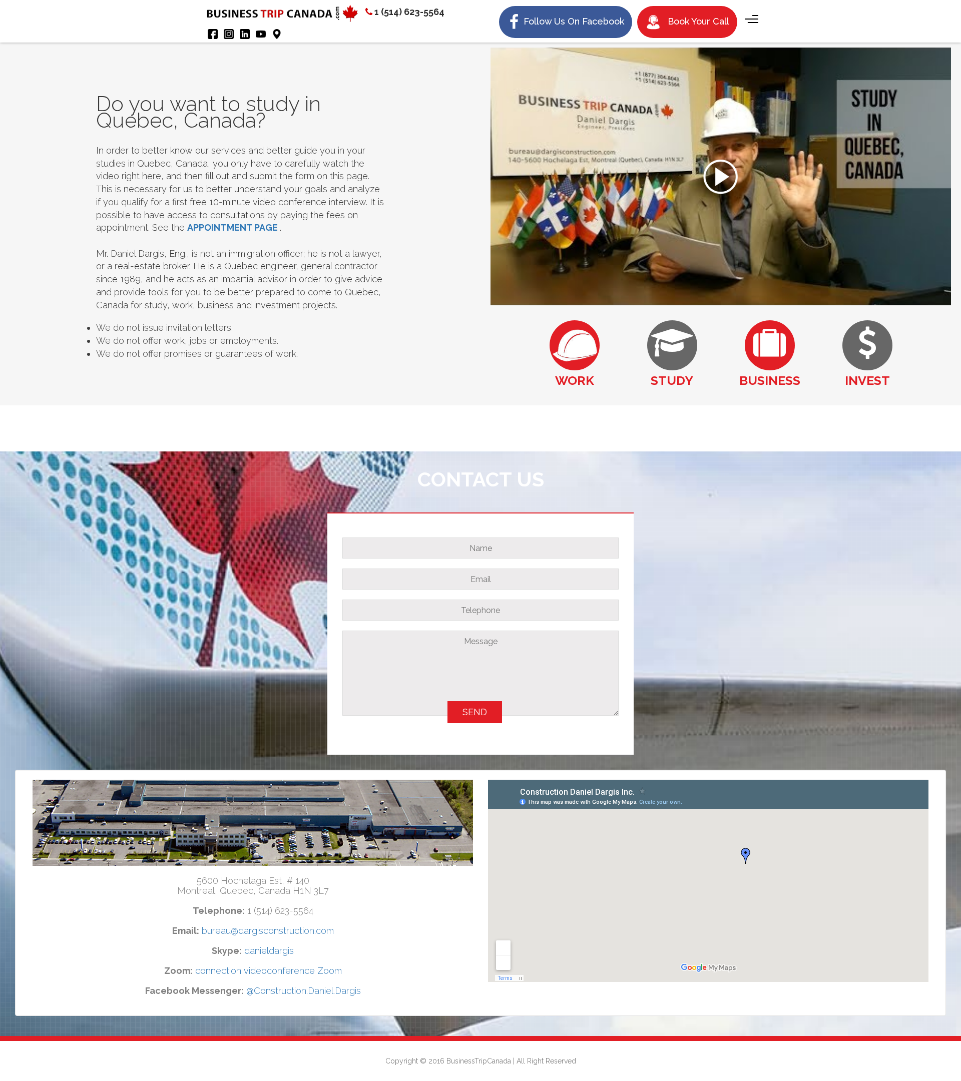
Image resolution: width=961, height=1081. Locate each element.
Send (474, 712)
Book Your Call (697, 21)
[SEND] (480, 723)
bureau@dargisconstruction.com (268, 930)
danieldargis (269, 950)
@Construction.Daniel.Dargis (303, 990)
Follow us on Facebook (572, 21)
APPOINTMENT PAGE (232, 227)
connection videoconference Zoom (268, 970)
